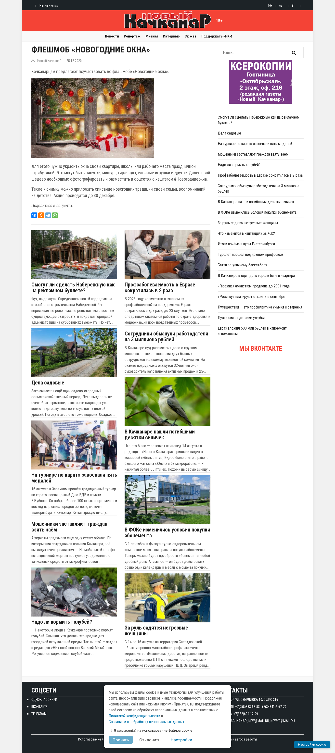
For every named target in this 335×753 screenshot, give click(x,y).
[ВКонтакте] (34, 215)
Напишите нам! (49, 5)
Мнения (151, 36)
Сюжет (190, 36)
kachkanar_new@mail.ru (249, 721)
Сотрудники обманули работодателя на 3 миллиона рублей (166, 337)
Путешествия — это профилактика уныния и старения (260, 307)
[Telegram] (48, 215)
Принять (121, 739)
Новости (112, 36)
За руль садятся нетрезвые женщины (156, 631)
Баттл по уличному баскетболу (242, 265)
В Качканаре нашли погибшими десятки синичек (160, 435)
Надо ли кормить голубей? (61, 622)
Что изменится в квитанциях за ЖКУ (246, 233)
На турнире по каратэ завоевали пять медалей (74, 478)
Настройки (181, 739)
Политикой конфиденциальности (134, 716)
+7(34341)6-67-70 (274, 707)
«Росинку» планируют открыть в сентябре (251, 296)
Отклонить (149, 739)
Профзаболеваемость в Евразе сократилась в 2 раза (160, 288)
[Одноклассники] (41, 215)
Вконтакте (39, 707)
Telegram (39, 714)
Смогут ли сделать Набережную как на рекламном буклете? (73, 288)
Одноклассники (44, 700)
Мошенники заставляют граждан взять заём (69, 527)
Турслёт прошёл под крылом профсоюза (250, 254)
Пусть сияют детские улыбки (241, 317)
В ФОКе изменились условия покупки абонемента (167, 533)
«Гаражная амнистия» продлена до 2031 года (254, 286)
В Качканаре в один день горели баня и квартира (256, 275)
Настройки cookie (312, 744)
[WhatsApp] (55, 215)
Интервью (171, 36)
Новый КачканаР (49, 61)
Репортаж (132, 36)
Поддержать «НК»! (216, 36)
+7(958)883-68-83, (247, 707)
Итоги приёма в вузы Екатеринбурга (246, 244)
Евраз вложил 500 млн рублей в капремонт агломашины (252, 331)
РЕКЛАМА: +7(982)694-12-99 (238, 714)
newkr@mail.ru (283, 721)
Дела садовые (47, 383)
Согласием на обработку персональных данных (146, 721)
